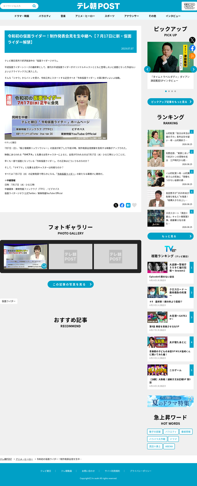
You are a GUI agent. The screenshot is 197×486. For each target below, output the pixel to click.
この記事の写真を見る (69, 284)
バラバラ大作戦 (157, 439)
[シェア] (122, 205)
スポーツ (110, 16)
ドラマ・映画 (21, 16)
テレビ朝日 (45, 470)
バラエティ (45, 16)
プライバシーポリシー (140, 470)
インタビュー (173, 16)
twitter (192, 40)
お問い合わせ (88, 470)
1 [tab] (166, 91)
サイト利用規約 (112, 470)
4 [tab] (175, 91)
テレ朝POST (98, 6)
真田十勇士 (155, 446)
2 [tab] (169, 91)
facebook (192, 48)
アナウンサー (131, 16)
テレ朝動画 (66, 470)
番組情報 (186, 431)
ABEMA (169, 446)
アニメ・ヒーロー (85, 16)
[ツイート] (116, 205)
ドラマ (173, 439)
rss (192, 56)
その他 (152, 16)
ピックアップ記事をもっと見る (169, 102)
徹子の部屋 (155, 431)
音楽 (63, 16)
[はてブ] (128, 205)
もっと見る (169, 236)
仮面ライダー (9, 301)
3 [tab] (172, 91)
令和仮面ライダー (65, 173)
